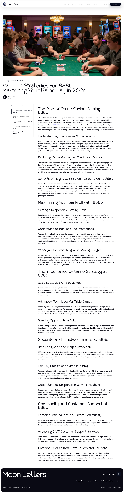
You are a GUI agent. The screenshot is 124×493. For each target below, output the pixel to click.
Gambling (6, 80)
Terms (114, 487)
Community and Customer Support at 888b (22, 132)
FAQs (95, 481)
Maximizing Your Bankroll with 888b (21, 116)
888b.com (57, 125)
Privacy (109, 487)
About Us (103, 487)
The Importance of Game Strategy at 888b (22, 122)
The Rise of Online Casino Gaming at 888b (22, 111)
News (89, 481)
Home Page (80, 481)
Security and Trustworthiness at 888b (21, 127)
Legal (119, 487)
